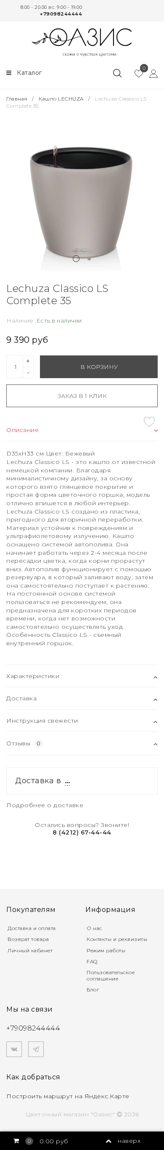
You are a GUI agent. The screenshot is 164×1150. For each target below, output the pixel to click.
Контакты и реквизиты (117, 939)
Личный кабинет (30, 950)
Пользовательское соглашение (111, 975)
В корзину (99, 367)
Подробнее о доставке (44, 805)
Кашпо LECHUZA (61, 98)
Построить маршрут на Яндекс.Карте (68, 1096)
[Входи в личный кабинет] (150, 73)
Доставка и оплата (32, 928)
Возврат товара (28, 939)
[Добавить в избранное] (149, 422)
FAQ (92, 961)
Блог (93, 989)
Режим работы (106, 950)
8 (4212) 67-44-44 (82, 832)
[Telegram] (36, 1049)
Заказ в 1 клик (82, 396)
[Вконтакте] (14, 1049)
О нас (94, 928)
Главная (17, 98)
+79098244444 (61, 14)
